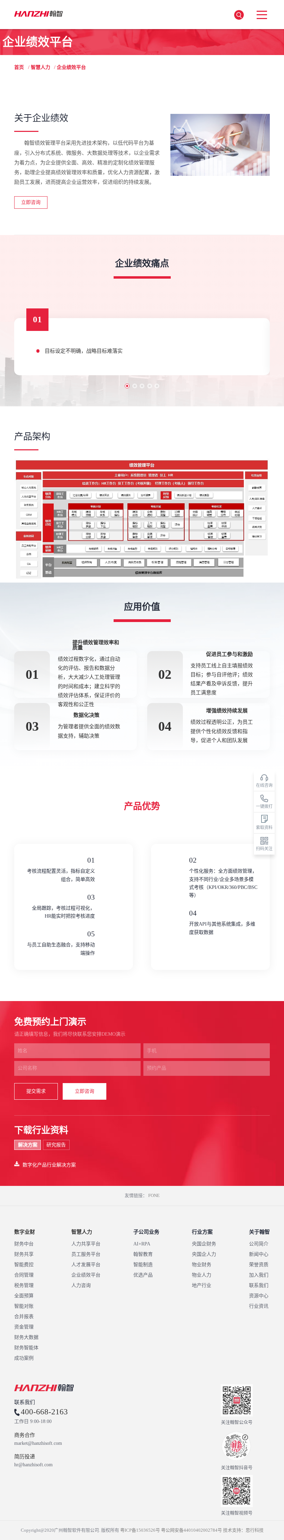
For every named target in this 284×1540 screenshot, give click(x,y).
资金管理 (24, 1327)
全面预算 (24, 1295)
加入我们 (258, 1275)
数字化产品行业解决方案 (49, 1164)
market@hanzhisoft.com (38, 1443)
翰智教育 (143, 1254)
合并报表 (24, 1316)
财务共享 (24, 1254)
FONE (154, 1195)
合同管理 (24, 1275)
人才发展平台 (85, 1264)
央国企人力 (204, 1254)
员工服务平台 (85, 1254)
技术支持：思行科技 (243, 1530)
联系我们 (258, 1285)
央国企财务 (204, 1243)
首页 (19, 67)
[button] (127, 386)
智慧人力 (40, 67)
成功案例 (24, 1358)
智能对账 (24, 1306)
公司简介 (258, 1243)
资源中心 (258, 1295)
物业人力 (201, 1275)
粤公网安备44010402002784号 (191, 1530)
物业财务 (201, 1264)
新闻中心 (258, 1254)
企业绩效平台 (85, 1275)
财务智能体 (26, 1347)
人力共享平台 (85, 1243)
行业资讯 (258, 1306)
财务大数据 (26, 1337)
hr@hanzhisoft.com (33, 1464)
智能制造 (143, 1264)
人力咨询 (81, 1285)
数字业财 (24, 1232)
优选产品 (143, 1275)
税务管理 (24, 1285)
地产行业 (201, 1285)
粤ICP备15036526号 (140, 1530)
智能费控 (24, 1264)
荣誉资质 (258, 1264)
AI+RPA (141, 1243)
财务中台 (24, 1243)
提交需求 (36, 1091)
